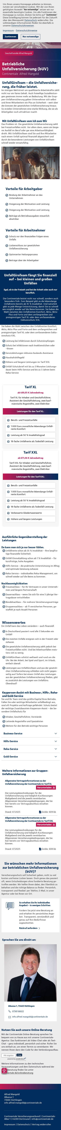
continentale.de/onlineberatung (17, 1073)
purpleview (19, 1059)
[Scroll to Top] (55, 1121)
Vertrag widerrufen (41, 1124)
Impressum (8, 30)
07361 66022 (18, 1011)
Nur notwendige (31, 36)
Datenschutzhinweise (26, 30)
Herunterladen (44, 787)
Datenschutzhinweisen (22, 25)
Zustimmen (10, 36)
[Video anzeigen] (30, 163)
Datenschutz (30, 20)
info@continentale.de (42, 1119)
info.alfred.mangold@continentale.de (30, 1016)
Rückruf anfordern (28, 928)
